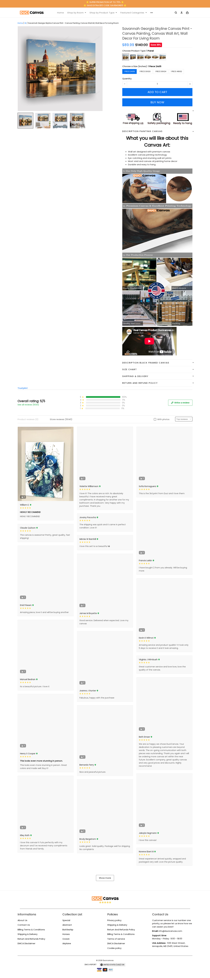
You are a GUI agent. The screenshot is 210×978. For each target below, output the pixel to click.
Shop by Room (75, 12)
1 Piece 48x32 (176, 71)
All (25, 23)
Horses (66, 934)
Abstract (67, 924)
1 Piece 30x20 (145, 71)
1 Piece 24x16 (154, 66)
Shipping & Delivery (27, 934)
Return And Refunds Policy (31, 938)
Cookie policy (114, 948)
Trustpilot (23, 388)
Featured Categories (132, 12)
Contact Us (24, 924)
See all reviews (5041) (28, 404)
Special (66, 920)
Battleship (67, 929)
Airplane (66, 943)
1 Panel (150, 50)
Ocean (66, 938)
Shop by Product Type (102, 12)
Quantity (127, 78)
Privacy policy (114, 920)
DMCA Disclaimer (26, 943)
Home (60, 12)
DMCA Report (90, 964)
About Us (22, 920)
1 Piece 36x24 (160, 71)
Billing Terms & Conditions (31, 929)
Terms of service (116, 938)
